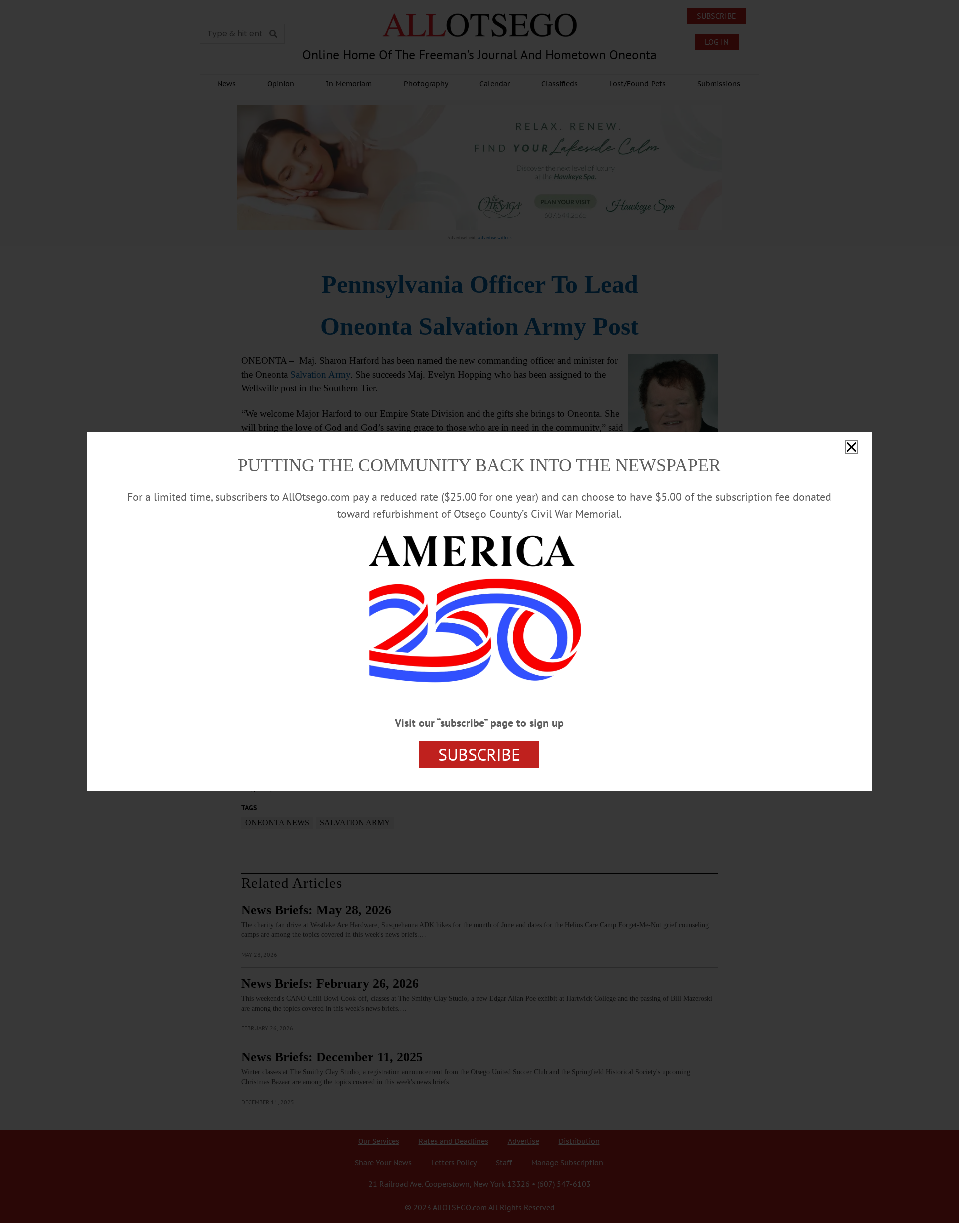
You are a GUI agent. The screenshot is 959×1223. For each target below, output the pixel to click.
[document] (479, 611)
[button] (851, 447)
